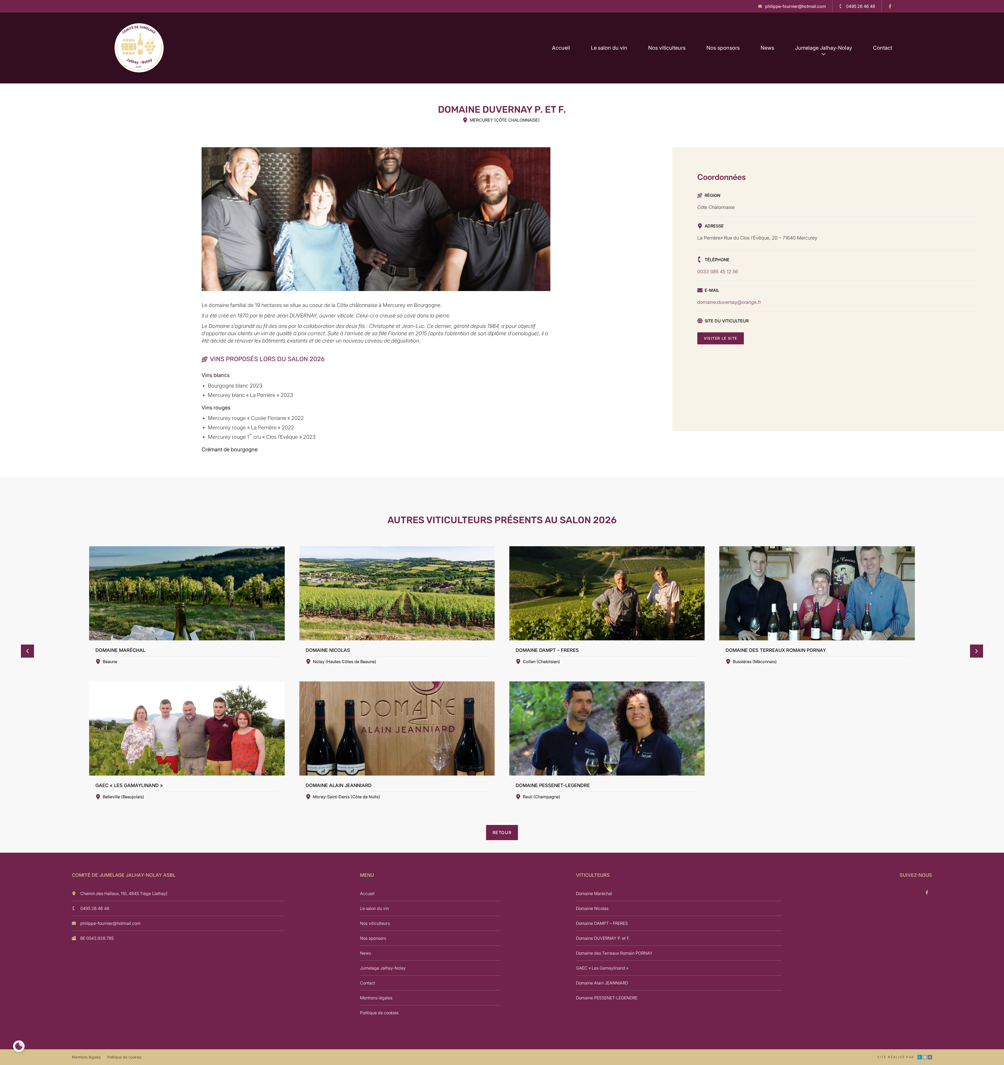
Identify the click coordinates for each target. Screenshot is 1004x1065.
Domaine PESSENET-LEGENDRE (606, 997)
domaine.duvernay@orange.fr (729, 302)
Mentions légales (376, 997)
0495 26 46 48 (94, 908)
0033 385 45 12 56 (717, 271)
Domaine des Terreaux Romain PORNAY (614, 953)
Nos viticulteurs (667, 48)
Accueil (561, 48)
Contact (882, 48)
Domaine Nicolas (592, 908)
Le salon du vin (609, 48)
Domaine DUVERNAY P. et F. (603, 938)
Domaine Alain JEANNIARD (602, 983)
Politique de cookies (379, 1012)
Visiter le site (720, 338)
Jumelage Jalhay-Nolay (823, 48)
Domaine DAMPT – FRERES (602, 923)
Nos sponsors (723, 48)
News (767, 48)
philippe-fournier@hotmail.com (110, 923)
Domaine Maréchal (594, 893)
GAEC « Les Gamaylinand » (602, 968)
